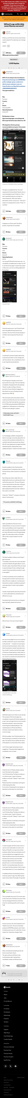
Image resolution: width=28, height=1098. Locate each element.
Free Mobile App (8, 1036)
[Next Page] (21, 68)
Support (6, 1029)
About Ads (6, 1087)
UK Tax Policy (6, 1092)
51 (19, 68)
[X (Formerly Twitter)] (10, 1066)
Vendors (6, 1022)
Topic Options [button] (13, 59)
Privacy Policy (6, 1082)
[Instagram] (5, 1066)
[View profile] (3, 32)
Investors (6, 1018)
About (5, 994)
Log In (21, 14)
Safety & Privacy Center (8, 1080)
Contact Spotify (8, 1039)
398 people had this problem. (10, 55)
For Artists (6, 1009)
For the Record (8, 1001)
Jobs (5, 998)
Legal (5, 1077)
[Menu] (25, 14)
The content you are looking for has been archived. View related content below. (15, 18)
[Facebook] (15, 1066)
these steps (17, 9)
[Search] (18, 14)
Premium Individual (9, 1047)
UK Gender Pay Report (8, 1094)
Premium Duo (7, 1050)
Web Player (7, 1033)
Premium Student (8, 1057)
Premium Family (8, 1053)
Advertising (7, 1015)
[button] (25, 32)
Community (8, 14)
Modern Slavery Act (7, 1090)
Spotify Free (7, 1060)
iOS (8, 46)
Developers (7, 1012)
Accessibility (11, 1087)
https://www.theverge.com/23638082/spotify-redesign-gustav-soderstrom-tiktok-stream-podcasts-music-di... (13, 82)
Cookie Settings (7, 1085)
